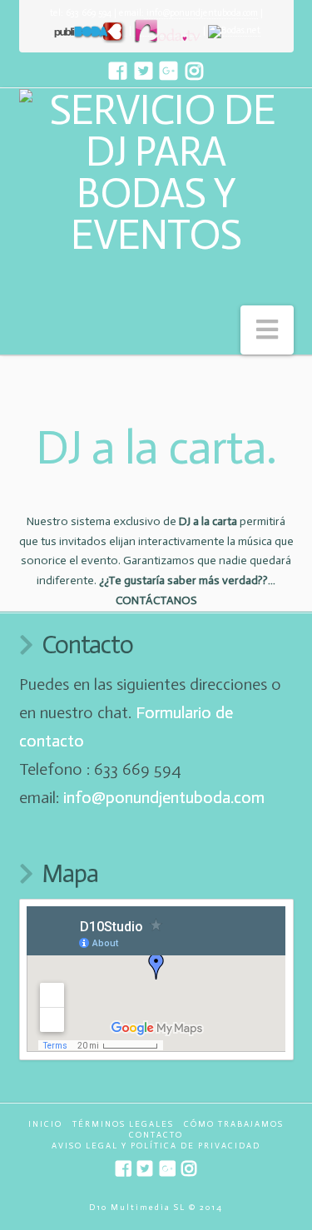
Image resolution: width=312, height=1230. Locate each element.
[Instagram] (194, 71)
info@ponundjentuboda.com (201, 12)
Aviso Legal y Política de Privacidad (156, 1146)
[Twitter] (143, 71)
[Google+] (168, 71)
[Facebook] (117, 71)
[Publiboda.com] (89, 31)
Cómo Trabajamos (234, 1124)
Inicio (45, 1124)
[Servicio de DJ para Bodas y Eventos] (156, 172)
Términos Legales (123, 1124)
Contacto (156, 1135)
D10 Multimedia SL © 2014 (156, 1208)
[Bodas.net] (234, 31)
